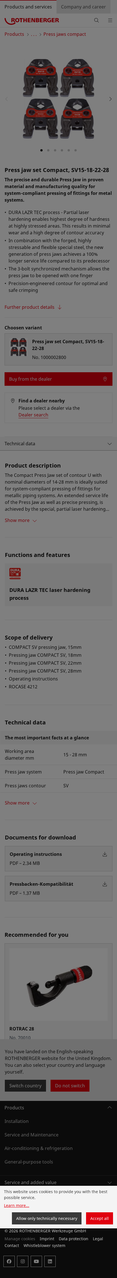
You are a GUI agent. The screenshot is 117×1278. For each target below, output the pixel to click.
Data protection (73, 1238)
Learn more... (16, 1205)
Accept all (99, 1218)
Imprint (47, 1238)
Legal (98, 1238)
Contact (12, 1245)
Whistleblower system (44, 1245)
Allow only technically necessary (46, 1218)
